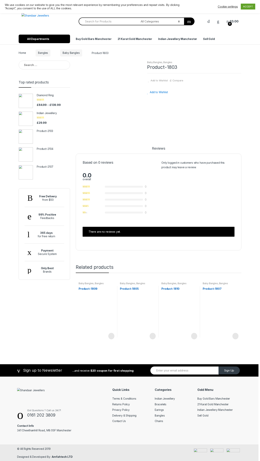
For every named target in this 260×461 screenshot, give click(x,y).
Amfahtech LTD (62, 456)
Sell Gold (209, 38)
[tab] (158, 150)
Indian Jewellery (165, 398)
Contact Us (119, 421)
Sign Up (229, 370)
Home (22, 52)
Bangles (43, 52)
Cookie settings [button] (228, 6)
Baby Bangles (71, 52)
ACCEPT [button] (248, 6)
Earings (159, 409)
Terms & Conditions (124, 398)
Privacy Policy (121, 409)
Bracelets (160, 404)
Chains (159, 421)
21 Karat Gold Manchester (135, 38)
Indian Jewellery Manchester (177, 38)
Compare (177, 80)
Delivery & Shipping (124, 415)
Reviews (158, 148)
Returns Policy (121, 404)
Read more (111, 336)
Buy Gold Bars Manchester (94, 38)
